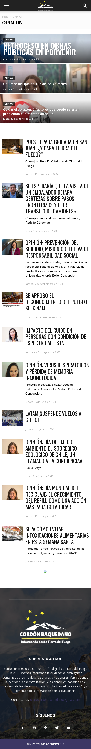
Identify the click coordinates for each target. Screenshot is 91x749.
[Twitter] (57, 728)
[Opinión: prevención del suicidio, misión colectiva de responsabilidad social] (12, 247)
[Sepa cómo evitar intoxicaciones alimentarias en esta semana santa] (12, 533)
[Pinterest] (45, 728)
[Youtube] (68, 728)
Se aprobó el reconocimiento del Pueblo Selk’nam (56, 301)
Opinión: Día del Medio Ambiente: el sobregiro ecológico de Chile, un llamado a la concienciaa (53, 451)
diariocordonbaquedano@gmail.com (55, 700)
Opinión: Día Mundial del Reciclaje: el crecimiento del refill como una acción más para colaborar (55, 497)
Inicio (5, 17)
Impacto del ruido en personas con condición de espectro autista (55, 336)
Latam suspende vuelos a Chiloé (53, 416)
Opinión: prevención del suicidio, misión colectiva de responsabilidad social (57, 249)
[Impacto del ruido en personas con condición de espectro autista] (12, 334)
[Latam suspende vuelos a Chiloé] (12, 418)
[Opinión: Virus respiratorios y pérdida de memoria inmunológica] (12, 369)
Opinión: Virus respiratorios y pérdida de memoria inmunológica (57, 371)
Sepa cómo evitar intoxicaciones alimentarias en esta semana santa (57, 535)
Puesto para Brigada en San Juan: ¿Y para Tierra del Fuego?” (56, 148)
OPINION (9, 40)
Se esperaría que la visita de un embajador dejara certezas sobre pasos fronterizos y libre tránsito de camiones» (57, 198)
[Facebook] (22, 728)
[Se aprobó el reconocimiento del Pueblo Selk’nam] (12, 300)
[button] (85, 5)
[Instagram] (34, 728)
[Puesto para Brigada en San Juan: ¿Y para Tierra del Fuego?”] (12, 146)
